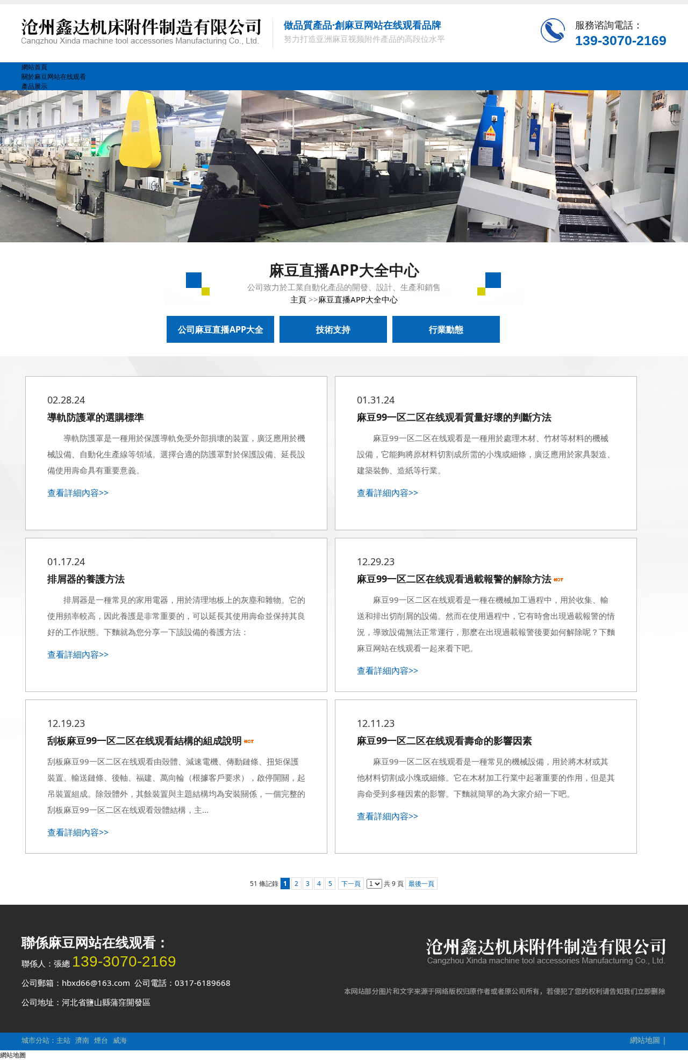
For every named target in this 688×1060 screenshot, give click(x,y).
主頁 (298, 299)
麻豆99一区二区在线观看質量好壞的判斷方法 (454, 416)
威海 (120, 1040)
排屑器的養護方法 (86, 578)
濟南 (82, 1040)
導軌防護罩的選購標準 (95, 416)
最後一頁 (421, 883)
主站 (63, 1040)
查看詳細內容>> (78, 493)
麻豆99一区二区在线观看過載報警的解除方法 (454, 578)
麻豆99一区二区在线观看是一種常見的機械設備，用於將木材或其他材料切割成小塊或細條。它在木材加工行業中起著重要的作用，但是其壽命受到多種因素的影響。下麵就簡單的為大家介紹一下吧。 (486, 777)
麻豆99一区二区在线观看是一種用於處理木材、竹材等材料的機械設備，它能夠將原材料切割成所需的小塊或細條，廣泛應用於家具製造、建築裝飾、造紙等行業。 (486, 453)
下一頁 (351, 883)
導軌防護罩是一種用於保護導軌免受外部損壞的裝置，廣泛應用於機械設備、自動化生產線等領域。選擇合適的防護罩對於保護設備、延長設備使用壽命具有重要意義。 (176, 453)
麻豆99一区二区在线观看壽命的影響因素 (444, 740)
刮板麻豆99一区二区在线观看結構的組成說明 (144, 740)
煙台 (101, 1040)
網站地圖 (645, 1040)
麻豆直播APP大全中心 (358, 299)
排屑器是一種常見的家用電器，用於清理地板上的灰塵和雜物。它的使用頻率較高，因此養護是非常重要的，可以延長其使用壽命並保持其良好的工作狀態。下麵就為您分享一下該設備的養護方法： (176, 615)
